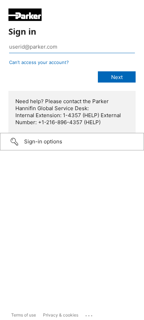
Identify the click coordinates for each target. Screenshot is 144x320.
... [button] (89, 314)
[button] (72, 141)
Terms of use (23, 315)
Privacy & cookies (60, 315)
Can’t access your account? (39, 62)
